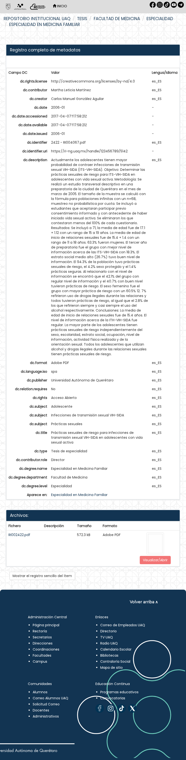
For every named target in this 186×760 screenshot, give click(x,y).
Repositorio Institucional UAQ (37, 19)
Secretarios (42, 637)
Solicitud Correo (46, 704)
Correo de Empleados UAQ (122, 625)
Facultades (42, 655)
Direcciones (43, 643)
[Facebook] (99, 708)
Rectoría (40, 631)
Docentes (41, 710)
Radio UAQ (109, 643)
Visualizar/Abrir (155, 560)
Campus (40, 661)
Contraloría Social (115, 661)
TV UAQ (106, 637)
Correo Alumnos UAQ (50, 698)
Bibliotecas (109, 655)
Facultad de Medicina (117, 19)
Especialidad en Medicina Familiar (44, 24)
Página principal (46, 625)
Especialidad (160, 19)
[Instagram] (110, 708)
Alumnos (40, 692)
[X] (132, 708)
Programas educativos (119, 692)
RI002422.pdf (19, 534)
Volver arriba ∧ (144, 602)
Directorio (108, 631)
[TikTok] (121, 708)
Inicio (61, 6)
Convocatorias (112, 698)
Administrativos (46, 716)
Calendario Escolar (116, 649)
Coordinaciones (46, 649)
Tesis (82, 19)
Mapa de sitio (111, 667)
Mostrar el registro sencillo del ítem (42, 575)
